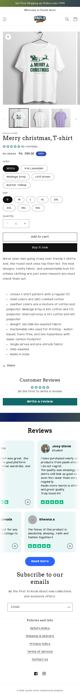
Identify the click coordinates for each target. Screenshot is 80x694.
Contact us (40, 659)
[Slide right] (76, 119)
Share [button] (11, 365)
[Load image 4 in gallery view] (61, 118)
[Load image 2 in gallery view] (40, 118)
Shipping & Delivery (40, 636)
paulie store (32, 691)
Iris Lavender (34, 168)
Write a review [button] (40, 401)
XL (42, 199)
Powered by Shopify (51, 691)
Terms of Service (40, 651)
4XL (23, 208)
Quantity (8, 216)
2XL (56, 199)
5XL (38, 208)
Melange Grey (16, 177)
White (11, 168)
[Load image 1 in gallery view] (18, 118)
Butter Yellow (16, 185)
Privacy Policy (40, 644)
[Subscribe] (68, 607)
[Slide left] (4, 119)
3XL (9, 208)
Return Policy (40, 628)
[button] (5, 19)
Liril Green (43, 177)
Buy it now (40, 247)
